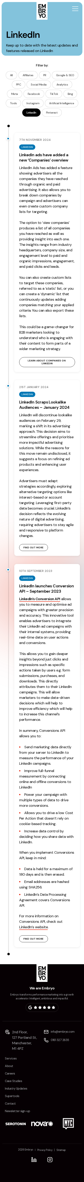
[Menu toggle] (75, 9)
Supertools (12, 1096)
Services (11, 1058)
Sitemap (61, 1150)
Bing (70, 94)
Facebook (34, 94)
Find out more (33, 547)
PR (44, 75)
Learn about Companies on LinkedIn (47, 362)
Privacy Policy (44, 1150)
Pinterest (52, 112)
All (11, 75)
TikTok (54, 94)
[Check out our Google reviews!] (42, 1007)
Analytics (62, 84)
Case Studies (13, 1081)
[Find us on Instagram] (50, 1159)
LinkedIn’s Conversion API (39, 598)
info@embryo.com (63, 1031)
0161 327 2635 (60, 1040)
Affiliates (28, 75)
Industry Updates (16, 1088)
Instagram (33, 103)
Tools (13, 103)
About (9, 1066)
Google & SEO (65, 75)
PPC (18, 84)
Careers (10, 1073)
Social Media (38, 84)
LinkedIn (31, 112)
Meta (14, 94)
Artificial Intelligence (61, 103)
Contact (10, 1103)
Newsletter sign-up (17, 1111)
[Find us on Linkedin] (34, 1159)
